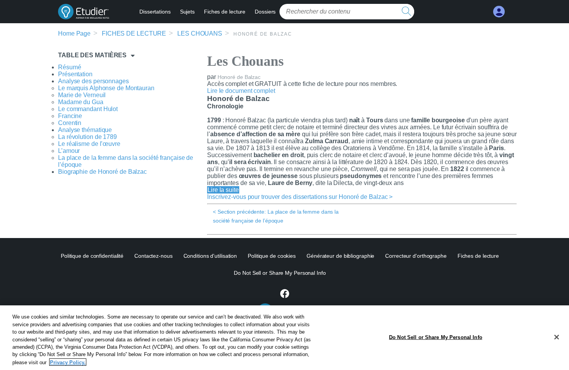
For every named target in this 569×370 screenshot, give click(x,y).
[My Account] (499, 12)
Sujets (187, 12)
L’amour (69, 150)
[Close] (556, 337)
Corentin (69, 123)
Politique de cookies (272, 256)
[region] (284, 337)
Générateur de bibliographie (340, 256)
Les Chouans (199, 33)
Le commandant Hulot (88, 109)
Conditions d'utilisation (210, 256)
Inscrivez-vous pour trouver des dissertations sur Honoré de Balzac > (299, 197)
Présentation (75, 74)
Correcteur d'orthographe (416, 256)
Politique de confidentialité (92, 256)
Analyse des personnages (93, 81)
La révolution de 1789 (87, 137)
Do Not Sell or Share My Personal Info (435, 337)
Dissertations (155, 12)
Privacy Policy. (68, 362)
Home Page (74, 33)
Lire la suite (223, 190)
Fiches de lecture (224, 12)
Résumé (69, 67)
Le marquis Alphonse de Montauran (106, 88)
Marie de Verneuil (82, 95)
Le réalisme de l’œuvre (89, 143)
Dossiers (265, 12)
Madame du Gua (80, 102)
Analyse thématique (85, 130)
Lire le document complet (241, 90)
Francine (70, 116)
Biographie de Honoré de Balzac (102, 171)
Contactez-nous (153, 256)
